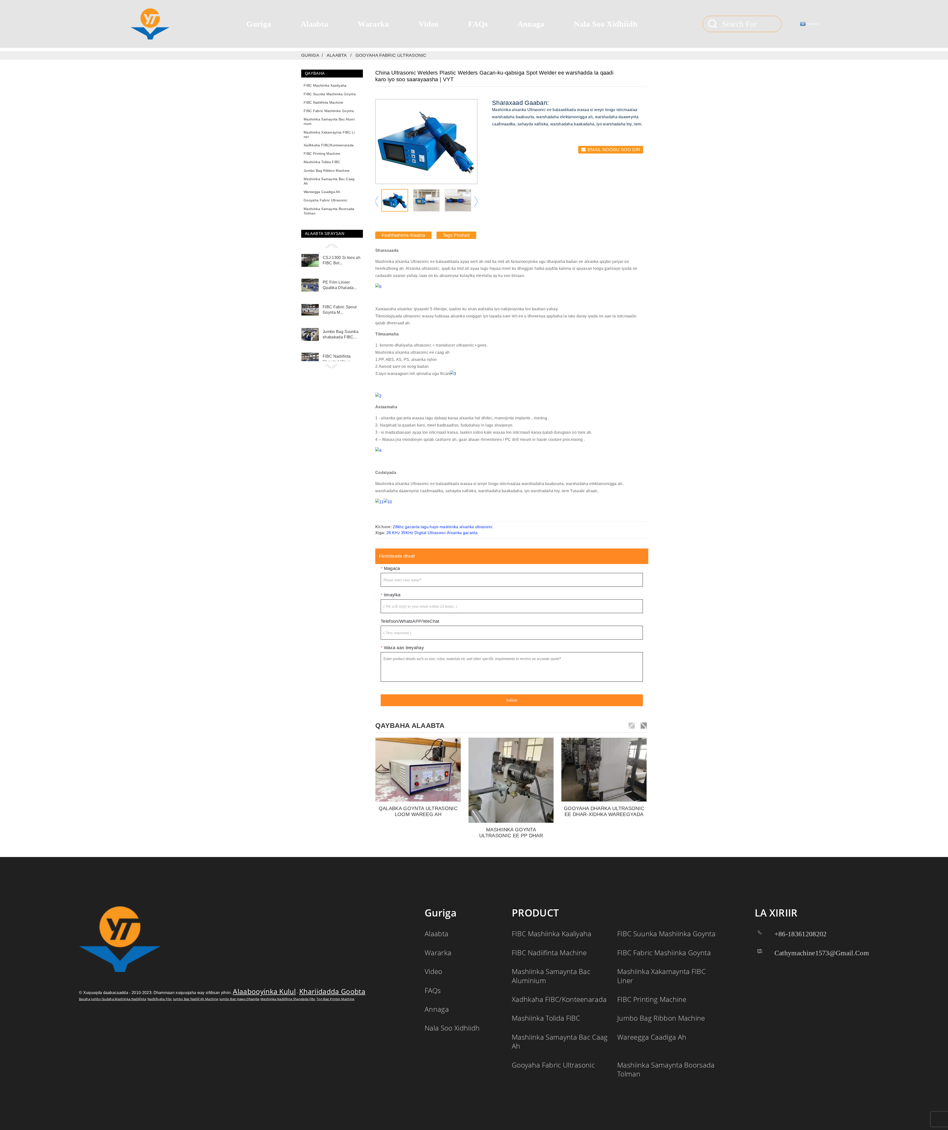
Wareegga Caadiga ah (322, 192)
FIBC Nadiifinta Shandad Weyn (337, 359)
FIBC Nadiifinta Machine (323, 102)
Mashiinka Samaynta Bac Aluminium (329, 121)
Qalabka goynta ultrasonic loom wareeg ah (418, 811)
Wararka (373, 23)
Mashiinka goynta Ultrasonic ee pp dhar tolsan (511, 833)
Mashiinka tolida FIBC (322, 162)
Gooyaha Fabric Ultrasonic (391, 55)
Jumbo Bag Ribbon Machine (327, 171)
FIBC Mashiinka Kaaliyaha (325, 85)
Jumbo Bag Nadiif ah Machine (195, 999)
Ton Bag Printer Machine (335, 999)
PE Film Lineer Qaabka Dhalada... (340, 285)
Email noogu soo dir (614, 149)
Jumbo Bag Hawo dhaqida (239, 999)
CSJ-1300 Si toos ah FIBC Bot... (341, 260)
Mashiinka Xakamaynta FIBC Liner (329, 134)
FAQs (478, 23)
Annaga (530, 23)
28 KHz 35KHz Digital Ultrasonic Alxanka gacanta (431, 533)
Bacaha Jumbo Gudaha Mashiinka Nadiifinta (112, 999)
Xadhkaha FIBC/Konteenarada (329, 145)
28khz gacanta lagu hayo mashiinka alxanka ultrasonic (443, 527)
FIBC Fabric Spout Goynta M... (339, 309)
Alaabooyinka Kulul (264, 991)
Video (429, 23)
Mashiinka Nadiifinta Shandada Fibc (288, 999)
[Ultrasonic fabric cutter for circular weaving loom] (604, 770)
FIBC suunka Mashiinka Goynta (330, 94)
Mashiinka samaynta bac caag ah (329, 181)
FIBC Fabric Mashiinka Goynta (329, 111)
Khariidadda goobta (332, 991)
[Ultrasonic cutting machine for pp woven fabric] (511, 780)
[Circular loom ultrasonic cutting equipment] (418, 770)
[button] (332, 245)
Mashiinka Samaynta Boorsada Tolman (329, 211)
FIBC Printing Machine (322, 154)
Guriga (258, 23)
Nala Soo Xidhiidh (605, 23)
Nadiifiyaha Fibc (159, 999)
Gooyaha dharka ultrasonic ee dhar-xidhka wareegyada (604, 811)
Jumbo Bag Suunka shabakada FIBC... (340, 334)
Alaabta (314, 23)
